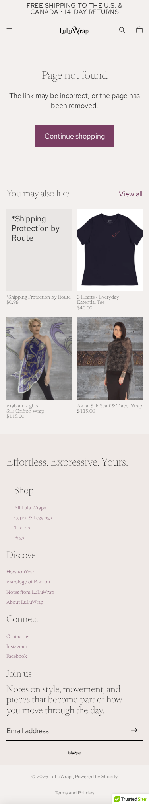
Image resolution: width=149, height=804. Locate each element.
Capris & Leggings (33, 518)
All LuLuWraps (30, 508)
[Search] (122, 30)
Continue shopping (75, 136)
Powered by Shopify (96, 776)
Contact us (17, 636)
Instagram (16, 646)
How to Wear (20, 572)
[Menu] (9, 30)
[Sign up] (134, 730)
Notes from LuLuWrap (30, 592)
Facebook (16, 656)
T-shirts (22, 528)
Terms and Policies (74, 793)
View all (131, 193)
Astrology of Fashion (28, 582)
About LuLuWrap (24, 602)
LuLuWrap (61, 776)
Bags (19, 538)
